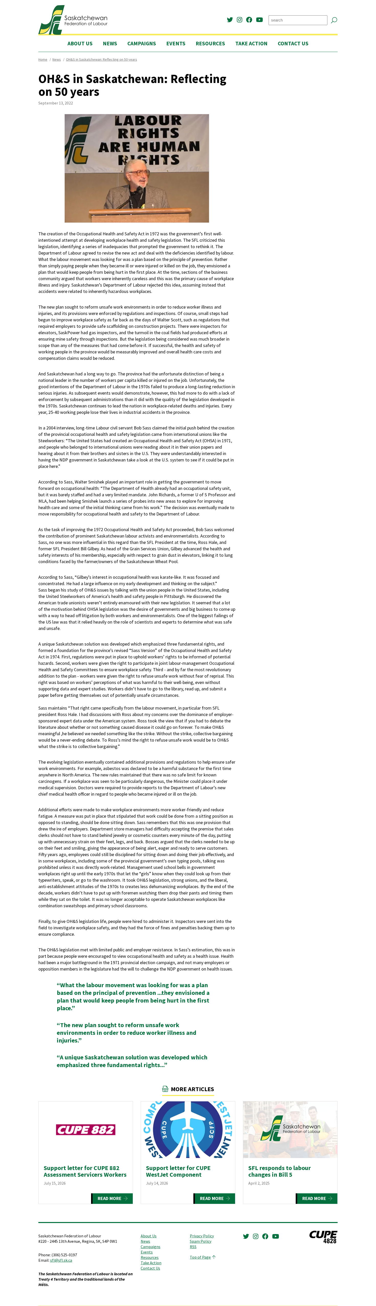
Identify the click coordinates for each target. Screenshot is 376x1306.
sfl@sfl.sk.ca (61, 1260)
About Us (80, 43)
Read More (109, 1198)
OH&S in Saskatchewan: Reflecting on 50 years (101, 59)
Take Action (251, 43)
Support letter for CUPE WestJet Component (178, 1171)
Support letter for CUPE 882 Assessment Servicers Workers (85, 1171)
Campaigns (141, 43)
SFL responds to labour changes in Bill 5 (279, 1171)
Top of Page (200, 1257)
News (110, 43)
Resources (210, 43)
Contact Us (293, 43)
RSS (193, 1246)
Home (42, 59)
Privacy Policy (202, 1235)
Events (175, 43)
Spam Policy (200, 1241)
